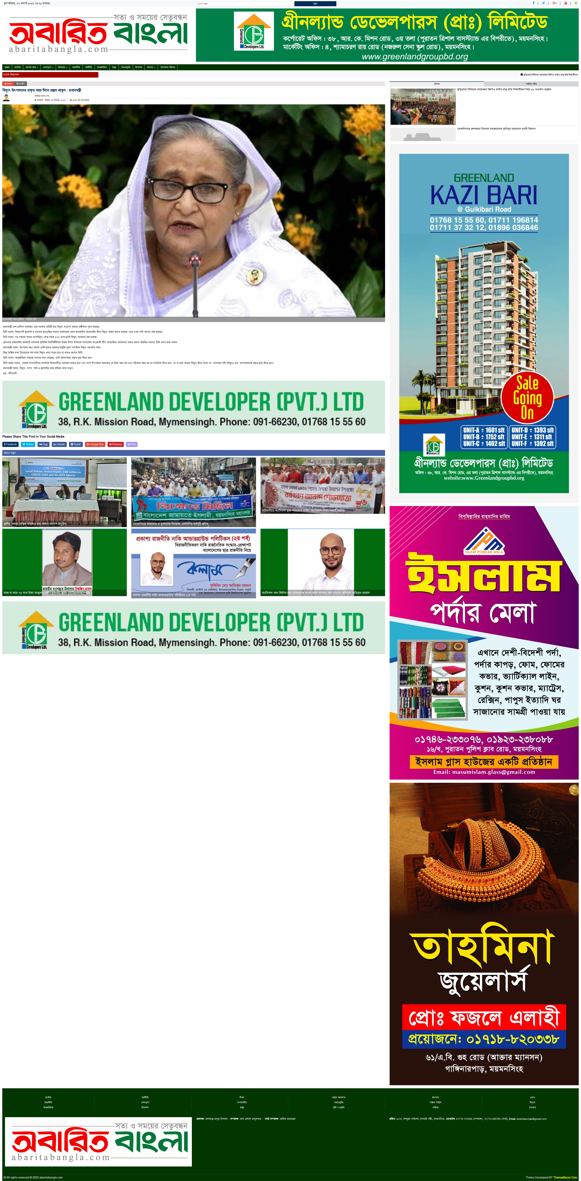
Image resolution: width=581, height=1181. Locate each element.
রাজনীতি (76, 67)
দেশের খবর (31, 67)
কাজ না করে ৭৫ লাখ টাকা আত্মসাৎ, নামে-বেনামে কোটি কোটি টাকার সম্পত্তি (47, 593)
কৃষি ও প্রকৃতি (339, 1107)
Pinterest (117, 444)
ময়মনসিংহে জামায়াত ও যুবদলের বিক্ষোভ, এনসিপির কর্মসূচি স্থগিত (170, 524)
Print (133, 444)
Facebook (11, 444)
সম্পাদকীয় (242, 1102)
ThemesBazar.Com (565, 1177)
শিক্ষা (242, 1097)
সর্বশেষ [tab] (437, 84)
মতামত (532, 1107)
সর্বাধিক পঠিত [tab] (531, 84)
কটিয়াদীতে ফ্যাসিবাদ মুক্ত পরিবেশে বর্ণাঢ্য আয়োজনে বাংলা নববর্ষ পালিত (303, 510)
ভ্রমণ (532, 1097)
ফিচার (532, 1102)
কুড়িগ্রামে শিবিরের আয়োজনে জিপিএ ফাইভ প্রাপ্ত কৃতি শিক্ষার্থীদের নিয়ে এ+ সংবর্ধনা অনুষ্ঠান (457, 74)
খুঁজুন (315, 3)
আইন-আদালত (338, 1097)
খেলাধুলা (47, 67)
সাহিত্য (436, 1107)
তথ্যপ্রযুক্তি (125, 67)
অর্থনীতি (88, 67)
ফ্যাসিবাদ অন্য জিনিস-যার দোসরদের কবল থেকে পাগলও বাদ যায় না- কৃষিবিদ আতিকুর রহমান (316, 593)
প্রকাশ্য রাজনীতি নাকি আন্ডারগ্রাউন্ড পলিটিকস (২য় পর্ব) (164, 595)
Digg (45, 444)
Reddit (77, 444)
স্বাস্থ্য (114, 67)
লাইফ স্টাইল (435, 1102)
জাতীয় (18, 67)
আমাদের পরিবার (167, 67)
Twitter (29, 444)
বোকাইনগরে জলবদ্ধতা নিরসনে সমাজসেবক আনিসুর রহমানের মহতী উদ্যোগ (531, 74)
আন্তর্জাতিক (102, 67)
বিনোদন (62, 67)
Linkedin (60, 444)
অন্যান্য (150, 67)
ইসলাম (138, 67)
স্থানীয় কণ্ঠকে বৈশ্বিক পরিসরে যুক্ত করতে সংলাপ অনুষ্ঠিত (35, 524)
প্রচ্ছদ (7, 67)
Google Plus (96, 444)
